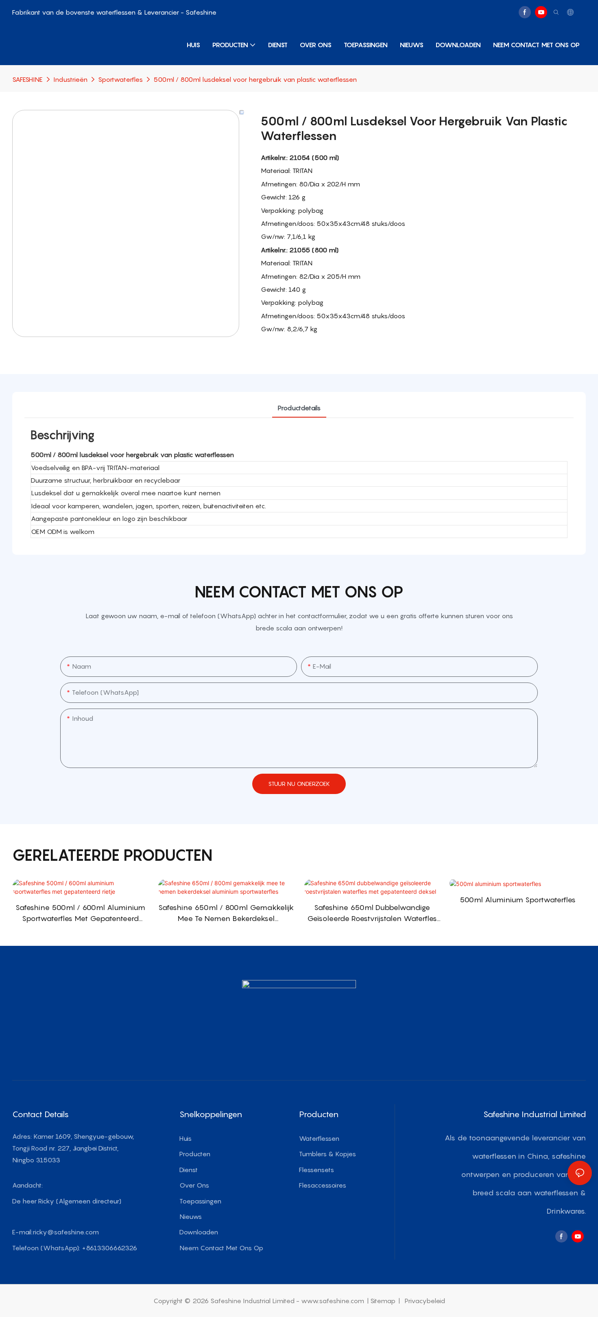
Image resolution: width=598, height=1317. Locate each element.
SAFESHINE (27, 79)
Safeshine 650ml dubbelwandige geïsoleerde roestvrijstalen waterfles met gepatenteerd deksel (372, 913)
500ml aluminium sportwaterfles (518, 899)
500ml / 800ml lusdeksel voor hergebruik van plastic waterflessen (255, 79)
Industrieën (70, 79)
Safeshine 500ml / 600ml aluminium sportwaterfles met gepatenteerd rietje (80, 913)
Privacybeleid (424, 1301)
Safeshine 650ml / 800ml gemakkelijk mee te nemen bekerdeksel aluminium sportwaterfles (226, 913)
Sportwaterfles (120, 79)
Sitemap (383, 1301)
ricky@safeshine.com (66, 1232)
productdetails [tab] (299, 408)
